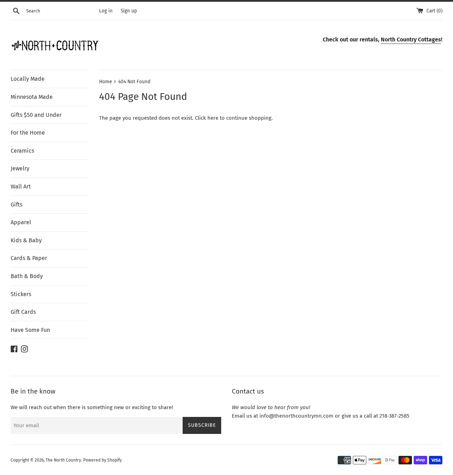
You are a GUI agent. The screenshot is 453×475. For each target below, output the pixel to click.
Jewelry (20, 168)
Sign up (129, 11)
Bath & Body (27, 276)
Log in (106, 11)
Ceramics (22, 150)
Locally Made (28, 78)
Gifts (16, 204)
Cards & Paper (29, 258)
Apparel (21, 222)
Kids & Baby (26, 240)
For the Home (28, 132)
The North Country (63, 460)
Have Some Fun (30, 330)
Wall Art (21, 186)
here (212, 118)
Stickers (21, 294)
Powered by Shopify (102, 460)
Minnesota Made (32, 97)
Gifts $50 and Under (36, 115)
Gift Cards (23, 312)
